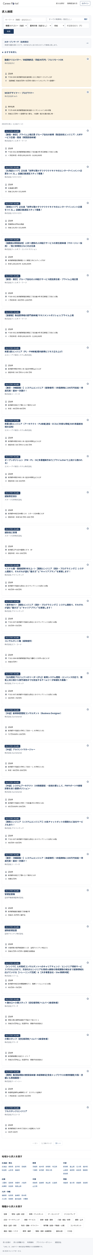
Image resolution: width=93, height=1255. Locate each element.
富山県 (72, 1166)
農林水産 (59, 1231)
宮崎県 (10, 1199)
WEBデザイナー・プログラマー (19, 92)
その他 (69, 1231)
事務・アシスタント (36, 1214)
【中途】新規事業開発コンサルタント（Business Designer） (33, 713)
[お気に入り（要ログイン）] (87, 58)
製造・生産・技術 (10, 1225)
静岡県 (85, 1170)
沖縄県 (25, 1199)
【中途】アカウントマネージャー (20, 749)
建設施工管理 (11, 532)
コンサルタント (76, 1225)
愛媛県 (78, 1182)
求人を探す (60, 3)
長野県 (72, 1170)
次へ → (57, 1143)
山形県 (10, 1170)
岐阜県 (78, 1170)
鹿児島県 (18, 1199)
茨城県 (35, 1166)
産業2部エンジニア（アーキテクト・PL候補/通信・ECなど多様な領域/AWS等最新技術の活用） (44, 425)
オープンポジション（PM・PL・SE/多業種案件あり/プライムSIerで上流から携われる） (43, 461)
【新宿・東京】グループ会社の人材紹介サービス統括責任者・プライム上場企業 (41, 279)
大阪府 (24, 1182)
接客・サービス (29, 1219)
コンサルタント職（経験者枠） (19, 641)
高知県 (85, 1182)
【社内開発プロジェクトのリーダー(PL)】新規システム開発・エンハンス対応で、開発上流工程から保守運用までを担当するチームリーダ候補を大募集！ (43, 678)
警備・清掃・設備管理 (43, 1231)
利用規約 (30, 1242)
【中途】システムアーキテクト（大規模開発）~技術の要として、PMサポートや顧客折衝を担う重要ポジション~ (43, 787)
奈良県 (10, 1186)
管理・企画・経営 (18, 1214)
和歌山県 (18, 1186)
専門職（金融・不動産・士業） (54, 1225)
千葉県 (35, 1170)
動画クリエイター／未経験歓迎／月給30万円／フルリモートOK (34, 59)
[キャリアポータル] (11, 3)
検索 (8, 31)
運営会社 (58, 1242)
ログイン (85, 3)
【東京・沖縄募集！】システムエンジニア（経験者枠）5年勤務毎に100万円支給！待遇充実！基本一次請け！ (44, 389)
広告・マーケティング (12, 1219)
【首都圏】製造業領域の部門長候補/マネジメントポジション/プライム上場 (39, 315)
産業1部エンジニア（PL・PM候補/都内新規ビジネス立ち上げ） (34, 351)
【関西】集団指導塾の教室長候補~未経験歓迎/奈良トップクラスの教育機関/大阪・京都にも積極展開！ (44, 1076)
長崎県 (17, 1195)
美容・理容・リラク (11, 1231)
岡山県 (48, 1182)
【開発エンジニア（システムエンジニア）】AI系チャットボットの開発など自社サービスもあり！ (44, 823)
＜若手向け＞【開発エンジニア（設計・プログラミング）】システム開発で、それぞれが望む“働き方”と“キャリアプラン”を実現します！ (44, 606)
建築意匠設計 (11, 496)
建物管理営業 (11, 930)
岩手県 (17, 1166)
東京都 (41, 1170)
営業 (5, 1214)
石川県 (78, 1166)
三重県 (4, 1182)
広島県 (54, 1182)
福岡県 (4, 1195)
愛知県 (65, 1173)
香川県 (72, 1182)
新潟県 (65, 1166)
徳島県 (65, 1182)
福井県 (85, 1166)
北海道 (4, 1166)
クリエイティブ (69, 1214)
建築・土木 (79, 1219)
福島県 (17, 1170)
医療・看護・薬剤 (46, 1219)
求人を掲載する (18, 1242)
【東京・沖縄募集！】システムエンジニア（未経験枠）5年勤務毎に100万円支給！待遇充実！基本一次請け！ (44, 859)
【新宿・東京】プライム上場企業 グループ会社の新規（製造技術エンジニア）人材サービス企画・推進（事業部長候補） (44, 136)
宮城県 (24, 1166)
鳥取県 (35, 1182)
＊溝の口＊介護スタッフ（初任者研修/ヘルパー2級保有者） (32, 1002)
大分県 (4, 1199)
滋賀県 (10, 1182)
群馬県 (48, 1166)
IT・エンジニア (53, 1214)
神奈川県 (49, 1170)
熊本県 (24, 1195)
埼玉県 (54, 1166)
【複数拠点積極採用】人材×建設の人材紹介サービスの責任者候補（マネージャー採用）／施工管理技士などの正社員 (43, 244)
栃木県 (41, 1166)
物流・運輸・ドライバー (30, 1225)
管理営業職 (10, 894)
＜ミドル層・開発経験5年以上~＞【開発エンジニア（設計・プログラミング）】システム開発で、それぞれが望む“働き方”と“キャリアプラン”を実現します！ (44, 570)
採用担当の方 (72, 3)
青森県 (10, 1166)
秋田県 (4, 1170)
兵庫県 (4, 1186)
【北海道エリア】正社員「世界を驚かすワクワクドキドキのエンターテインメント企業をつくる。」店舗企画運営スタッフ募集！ (43, 172)
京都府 (17, 1182)
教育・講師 (27, 1231)
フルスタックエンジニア (16, 1111)
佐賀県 (10, 1195)
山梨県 (65, 1170)
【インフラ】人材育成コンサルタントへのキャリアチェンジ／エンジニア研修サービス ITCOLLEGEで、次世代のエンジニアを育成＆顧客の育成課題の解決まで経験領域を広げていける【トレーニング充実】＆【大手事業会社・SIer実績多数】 (44, 969)
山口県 (35, 1186)
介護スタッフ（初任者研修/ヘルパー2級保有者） (27, 1038)
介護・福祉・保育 (64, 1219)
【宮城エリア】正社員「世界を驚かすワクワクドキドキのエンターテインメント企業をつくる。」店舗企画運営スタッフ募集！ (43, 208)
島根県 (41, 1182)
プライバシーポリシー (44, 1242)
